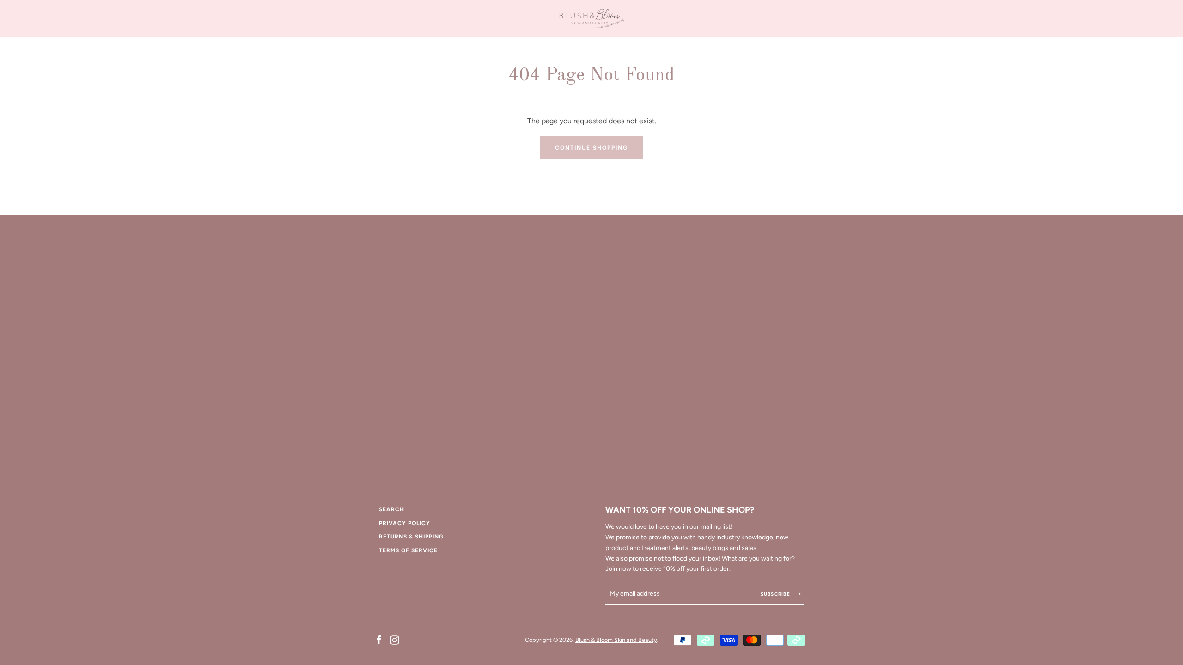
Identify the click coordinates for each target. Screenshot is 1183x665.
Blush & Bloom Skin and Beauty (616, 639)
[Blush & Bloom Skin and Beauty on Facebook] (379, 639)
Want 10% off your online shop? (679, 510)
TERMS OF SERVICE (408, 550)
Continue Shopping (591, 148)
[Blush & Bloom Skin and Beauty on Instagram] (394, 639)
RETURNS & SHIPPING (411, 536)
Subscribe (776, 594)
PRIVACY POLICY (404, 523)
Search (391, 509)
